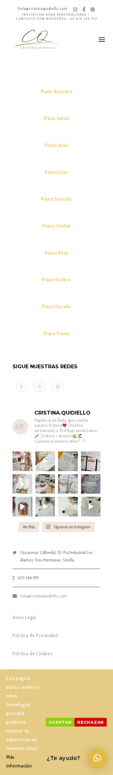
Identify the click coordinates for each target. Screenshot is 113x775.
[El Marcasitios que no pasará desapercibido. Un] (91, 506)
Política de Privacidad (35, 635)
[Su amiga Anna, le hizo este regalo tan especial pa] (22, 506)
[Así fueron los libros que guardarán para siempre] (68, 484)
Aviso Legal (24, 617)
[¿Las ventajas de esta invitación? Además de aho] (45, 461)
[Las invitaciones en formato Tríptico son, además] (68, 461)
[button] (97, 758)
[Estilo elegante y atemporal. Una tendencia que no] (68, 506)
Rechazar (90, 722)
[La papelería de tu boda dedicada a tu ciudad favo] (45, 484)
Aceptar (60, 722)
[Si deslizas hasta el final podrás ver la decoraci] (91, 461)
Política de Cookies (32, 654)
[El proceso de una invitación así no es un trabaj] (45, 506)
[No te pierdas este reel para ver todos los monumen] (22, 484)
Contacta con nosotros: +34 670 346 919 (56, 19)
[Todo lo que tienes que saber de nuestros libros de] (91, 484)
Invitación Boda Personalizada (54, 15)
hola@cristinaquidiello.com (43, 596)
